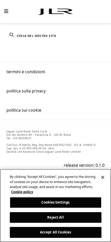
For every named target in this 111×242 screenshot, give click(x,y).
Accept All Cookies (55, 232)
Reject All (55, 217)
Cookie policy (22, 192)
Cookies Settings (55, 202)
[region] (55, 205)
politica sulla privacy (26, 91)
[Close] (102, 177)
